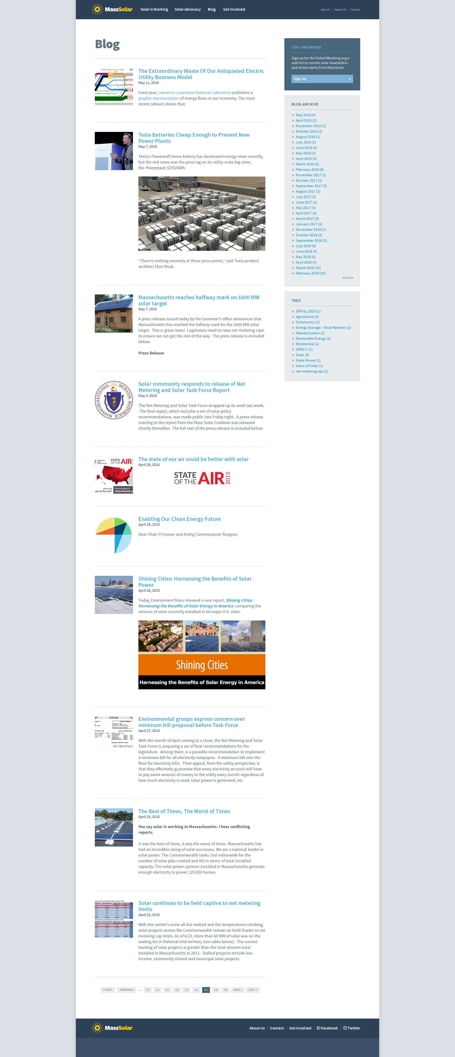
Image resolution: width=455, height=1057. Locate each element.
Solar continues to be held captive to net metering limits (199, 906)
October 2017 (306, 180)
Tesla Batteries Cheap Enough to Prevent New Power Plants (194, 138)
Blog (212, 9)
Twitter (354, 1028)
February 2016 (307, 273)
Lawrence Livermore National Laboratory (194, 92)
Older (347, 278)
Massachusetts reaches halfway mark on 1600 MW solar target (198, 300)
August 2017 (305, 191)
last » (253, 990)
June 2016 (304, 251)
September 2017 (309, 186)
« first (107, 990)
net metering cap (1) (312, 371)
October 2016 (306, 235)
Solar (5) (302, 355)
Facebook (329, 1028)
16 (196, 990)
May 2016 (303, 257)
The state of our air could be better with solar (193, 459)
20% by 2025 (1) (308, 311)
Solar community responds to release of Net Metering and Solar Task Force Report (191, 387)
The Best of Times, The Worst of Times (184, 811)
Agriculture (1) (307, 316)
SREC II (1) (304, 349)
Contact (277, 1028)
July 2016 (303, 246)
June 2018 (304, 147)
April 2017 (304, 213)
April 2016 (304, 262)
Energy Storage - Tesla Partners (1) (323, 327)
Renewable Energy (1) (313, 338)
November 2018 (308, 126)
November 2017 (308, 175)
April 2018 (304, 158)
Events (355, 10)
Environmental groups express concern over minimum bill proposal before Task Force (191, 722)
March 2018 (305, 164)
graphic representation (158, 98)
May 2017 (303, 207)
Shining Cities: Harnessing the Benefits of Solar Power (195, 582)
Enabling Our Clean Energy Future (179, 519)
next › (238, 990)
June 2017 (304, 202)
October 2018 (306, 131)
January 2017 (306, 224)
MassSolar (111, 9)
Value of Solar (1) (309, 365)
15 (186, 990)
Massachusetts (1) (310, 333)
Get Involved (234, 9)
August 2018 (305, 137)
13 (167, 990)
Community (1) (308, 322)
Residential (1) (307, 344)
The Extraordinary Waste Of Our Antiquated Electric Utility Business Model (201, 74)
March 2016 (305, 267)
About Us (341, 10)
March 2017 (305, 218)
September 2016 (309, 240)
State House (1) (308, 360)
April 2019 (304, 120)
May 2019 (303, 115)
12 (157, 990)
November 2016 (308, 229)
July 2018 (303, 142)
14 (176, 990)
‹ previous (126, 990)
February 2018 (307, 169)
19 (225, 990)
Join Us (325, 10)
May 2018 (303, 153)
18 (215, 990)
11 (147, 990)
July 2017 (303, 197)
